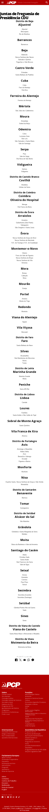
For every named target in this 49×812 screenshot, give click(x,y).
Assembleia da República (35, 730)
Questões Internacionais (9, 737)
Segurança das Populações (33, 718)
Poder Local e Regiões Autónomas (32, 711)
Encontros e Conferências (10, 712)
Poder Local (6, 714)
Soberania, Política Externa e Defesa (34, 721)
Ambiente (28, 696)
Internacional (7, 730)
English (4, 789)
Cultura (27, 700)
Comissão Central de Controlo (11, 700)
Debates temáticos (31, 737)
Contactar (28, 808)
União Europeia (30, 726)
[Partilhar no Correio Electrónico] (24, 661)
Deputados (28, 747)
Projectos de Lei (30, 731)
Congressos (5, 710)
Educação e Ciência (31, 704)
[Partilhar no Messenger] (33, 661)
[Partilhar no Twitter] (20, 661)
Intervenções (29, 739)
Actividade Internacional (9, 731)
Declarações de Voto (8, 763)
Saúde (27, 716)
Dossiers (5, 783)
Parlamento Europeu (10, 755)
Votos (27, 743)
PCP (26, 708)
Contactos (5, 778)
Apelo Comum (6, 757)
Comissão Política (7, 698)
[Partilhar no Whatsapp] (28, 661)
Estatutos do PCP (7, 704)
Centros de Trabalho (9, 781)
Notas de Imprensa (8, 771)
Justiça (27, 706)
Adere (4, 776)
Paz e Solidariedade (8, 735)
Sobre (4, 692)
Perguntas (5, 767)
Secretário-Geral (7, 702)
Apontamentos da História (10, 708)
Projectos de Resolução (33, 734)
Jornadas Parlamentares (32, 745)
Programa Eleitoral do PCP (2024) (35, 749)
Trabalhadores (29, 724)
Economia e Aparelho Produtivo (35, 702)
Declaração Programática (10, 759)
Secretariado (6, 696)
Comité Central (7, 694)
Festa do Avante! (7, 787)
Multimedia (6, 785)
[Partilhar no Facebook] (16, 661)
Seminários (5, 769)
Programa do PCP (7, 706)
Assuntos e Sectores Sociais (34, 698)
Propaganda (36, 808)
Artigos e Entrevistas (8, 734)
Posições (28, 692)
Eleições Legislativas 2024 (33, 751)
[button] (2, 2)
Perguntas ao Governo (32, 741)
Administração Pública (32, 694)
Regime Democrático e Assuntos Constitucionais (35, 714)
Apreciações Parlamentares (34, 735)
